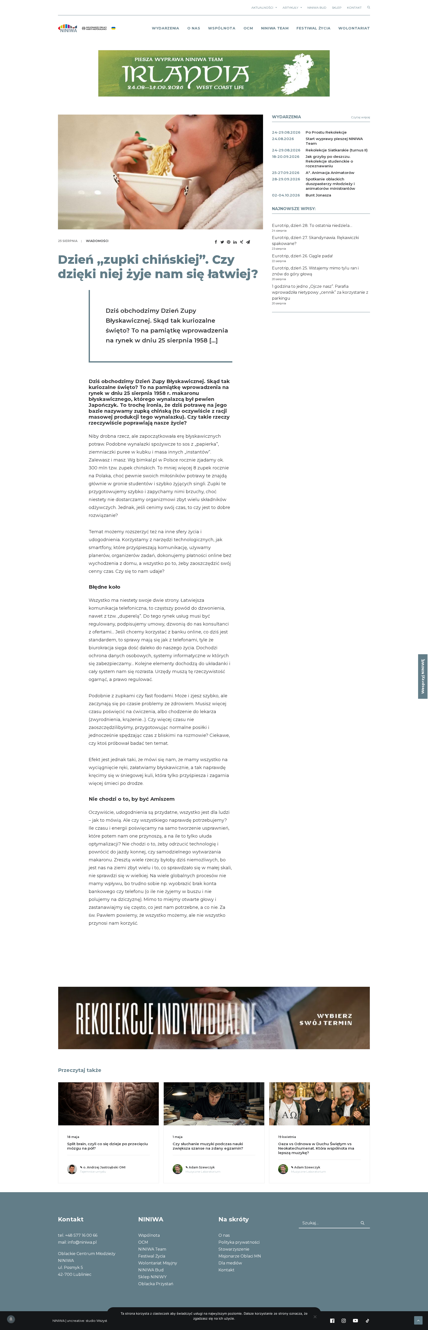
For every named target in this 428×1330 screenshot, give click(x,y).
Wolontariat (354, 28)
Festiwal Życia (313, 28)
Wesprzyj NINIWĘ (422, 676)
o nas (193, 28)
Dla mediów (230, 1263)
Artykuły (290, 7)
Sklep (337, 7)
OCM (248, 28)
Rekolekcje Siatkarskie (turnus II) (337, 150)
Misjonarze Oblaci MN (239, 1256)
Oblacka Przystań (155, 1284)
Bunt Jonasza (318, 195)
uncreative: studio (81, 1321)
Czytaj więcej (360, 117)
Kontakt (354, 7)
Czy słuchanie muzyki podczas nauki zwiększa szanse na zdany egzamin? (102, 1146)
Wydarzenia (165, 28)
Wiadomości (97, 241)
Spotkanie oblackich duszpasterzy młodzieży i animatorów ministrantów (330, 184)
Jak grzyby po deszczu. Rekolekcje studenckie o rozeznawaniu (329, 161)
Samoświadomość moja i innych (309, 1143)
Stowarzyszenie (233, 1249)
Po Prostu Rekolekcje (326, 132)
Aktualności (262, 7)
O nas (224, 1235)
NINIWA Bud (316, 7)
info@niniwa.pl (82, 1242)
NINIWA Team (275, 28)
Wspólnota (221, 28)
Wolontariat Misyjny (157, 1263)
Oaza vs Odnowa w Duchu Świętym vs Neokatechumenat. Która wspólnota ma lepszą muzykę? (211, 1148)
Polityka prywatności (239, 1242)
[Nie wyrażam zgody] (314, 1316)
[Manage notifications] (11, 1319)
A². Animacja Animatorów (330, 172)
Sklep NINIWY (152, 1277)
